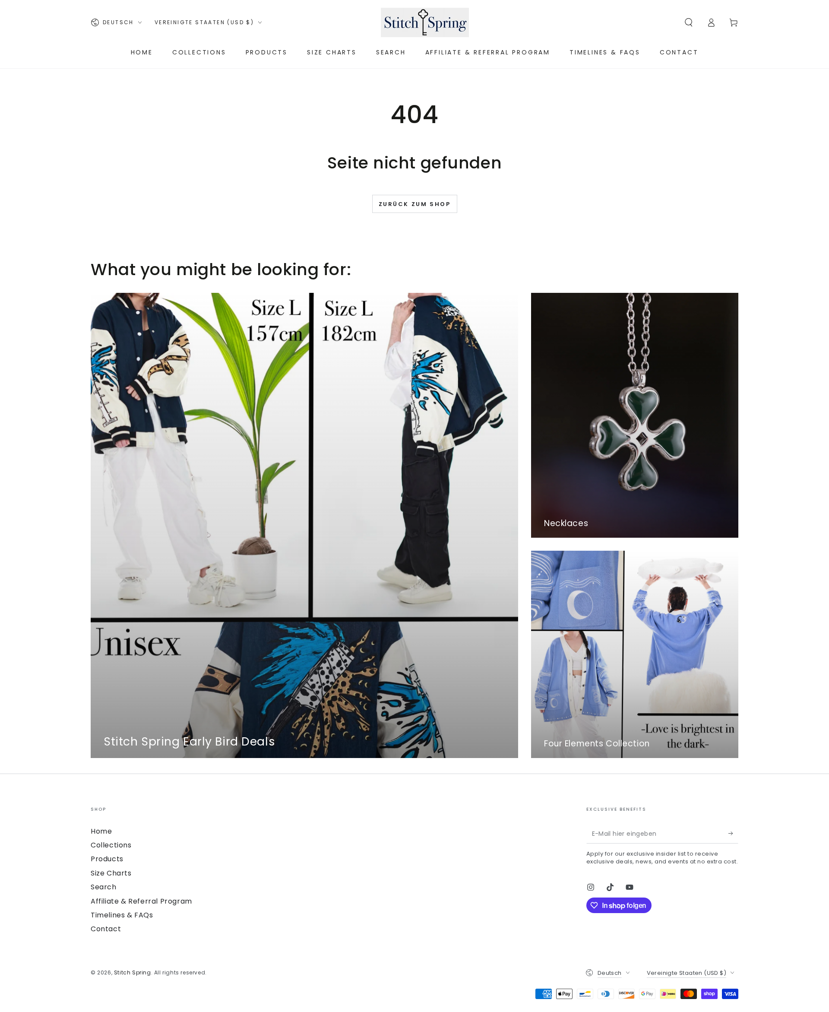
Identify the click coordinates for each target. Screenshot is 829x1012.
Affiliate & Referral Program (141, 901)
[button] (688, 22)
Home (101, 831)
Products (107, 859)
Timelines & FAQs (122, 915)
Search (104, 887)
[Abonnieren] (733, 833)
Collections (111, 845)
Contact (106, 929)
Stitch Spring (132, 972)
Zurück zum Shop (415, 204)
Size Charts (111, 873)
